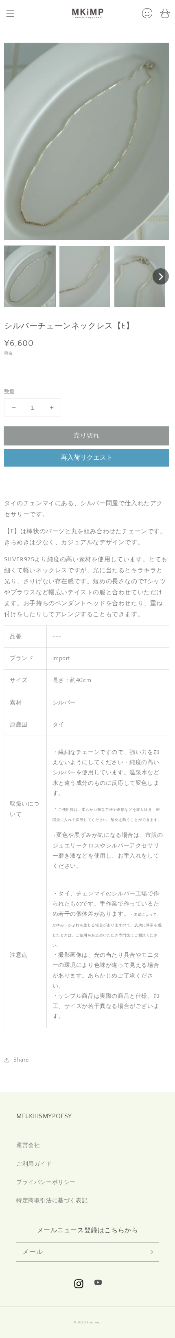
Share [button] (21, 1060)
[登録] (150, 1252)
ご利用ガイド (34, 1164)
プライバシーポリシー (46, 1182)
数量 (9, 392)
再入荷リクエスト (87, 457)
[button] (10, 13)
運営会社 (28, 1145)
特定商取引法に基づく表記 (52, 1200)
